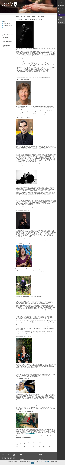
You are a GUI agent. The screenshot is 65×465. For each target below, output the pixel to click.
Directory (22, 457)
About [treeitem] (4, 17)
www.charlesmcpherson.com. (23, 444)
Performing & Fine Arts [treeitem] (6, 16)
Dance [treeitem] (4, 27)
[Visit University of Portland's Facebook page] (2, 458)
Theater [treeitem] (4, 19)
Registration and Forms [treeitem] (7, 41)
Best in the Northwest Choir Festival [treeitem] (7, 35)
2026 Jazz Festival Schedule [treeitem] (6, 46)
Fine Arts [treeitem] (4, 29)
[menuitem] (61, 2)
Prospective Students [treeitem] (7, 30)
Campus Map (22, 456)
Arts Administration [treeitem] (6, 23)
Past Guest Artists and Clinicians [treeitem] (7, 43)
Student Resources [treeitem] (6, 32)
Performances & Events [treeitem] (7, 25)
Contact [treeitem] (3, 47)
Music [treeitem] (4, 21)
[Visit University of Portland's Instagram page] (8, 458)
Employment (22, 459)
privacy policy (47, 461)
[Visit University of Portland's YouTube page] (11, 458)
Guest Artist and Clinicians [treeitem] (6, 39)
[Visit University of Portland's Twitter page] (5, 458)
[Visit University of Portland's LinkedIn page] (14, 458)
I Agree (32, 463)
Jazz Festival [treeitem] (5, 37)
